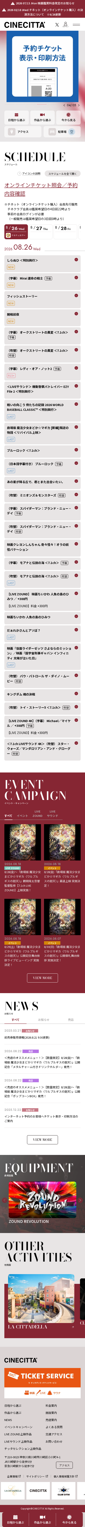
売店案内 (51, 1420)
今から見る (68, 120)
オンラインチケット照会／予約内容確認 (41, 189)
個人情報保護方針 (64, 1476)
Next (78, 1203)
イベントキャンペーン (18, 1427)
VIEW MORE (42, 978)
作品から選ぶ (42, 120)
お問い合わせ (54, 1442)
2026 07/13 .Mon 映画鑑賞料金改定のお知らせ (45, 3)
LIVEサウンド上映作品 (18, 1442)
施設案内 (51, 1413)
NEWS (8, 1420)
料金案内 (51, 1406)
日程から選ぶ (16, 120)
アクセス (64, 1465)
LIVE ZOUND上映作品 (18, 1434)
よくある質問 (54, 1427)
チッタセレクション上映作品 (22, 1449)
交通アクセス (54, 1434)
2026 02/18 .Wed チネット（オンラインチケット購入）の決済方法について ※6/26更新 (45, 12)
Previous (3, 1203)
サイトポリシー (35, 1476)
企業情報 (12, 1476)
